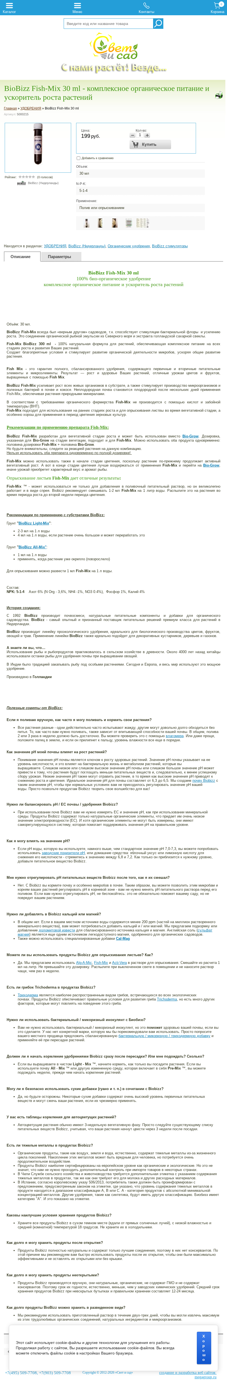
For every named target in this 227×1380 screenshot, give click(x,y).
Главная (10, 108)
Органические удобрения (129, 246)
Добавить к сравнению (97, 158)
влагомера (175, 736)
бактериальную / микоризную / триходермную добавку (164, 1036)
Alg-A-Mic (84, 963)
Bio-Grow (190, 436)
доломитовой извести (57, 930)
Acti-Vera (119, 963)
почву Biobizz (203, 780)
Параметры (59, 256)
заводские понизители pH (63, 853)
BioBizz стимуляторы (170, 246)
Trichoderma (167, 999)
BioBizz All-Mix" (33, 547)
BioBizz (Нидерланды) (43, 183)
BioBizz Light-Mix (34, 523)
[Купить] (150, 144)
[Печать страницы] (219, 95)
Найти (158, 24)
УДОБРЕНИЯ (30, 108)
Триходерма (28, 995)
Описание (20, 256)
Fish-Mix (101, 963)
